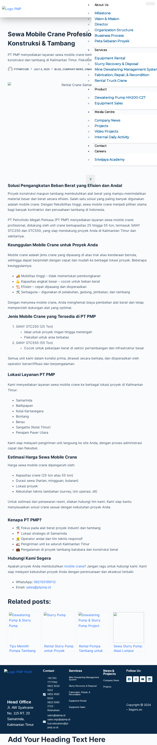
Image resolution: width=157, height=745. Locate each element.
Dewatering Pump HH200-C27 (120, 97)
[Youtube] (143, 679)
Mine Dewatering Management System (84, 678)
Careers (100, 151)
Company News (107, 120)
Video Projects (106, 131)
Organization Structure (114, 30)
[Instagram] (136, 679)
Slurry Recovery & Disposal (116, 64)
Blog (57, 69)
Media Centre (105, 112)
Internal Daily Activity (112, 137)
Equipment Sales (109, 103)
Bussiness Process (109, 36)
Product (101, 89)
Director (101, 24)
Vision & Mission (107, 19)
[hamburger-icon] (150, 3)
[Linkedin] (149, 679)
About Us (101, 5)
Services (101, 50)
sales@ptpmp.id (38, 587)
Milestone (103, 13)
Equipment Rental (110, 58)
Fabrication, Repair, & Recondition (122, 75)
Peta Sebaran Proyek (112, 41)
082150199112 (45, 582)
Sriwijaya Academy (110, 159)
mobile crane (74, 566)
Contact (101, 146)
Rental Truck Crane (111, 81)
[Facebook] (129, 679)
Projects (101, 126)
